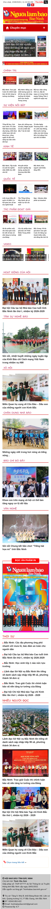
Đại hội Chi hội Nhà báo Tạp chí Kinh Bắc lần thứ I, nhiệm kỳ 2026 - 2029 (23, 693)
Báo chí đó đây (14, 460)
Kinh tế (9, 146)
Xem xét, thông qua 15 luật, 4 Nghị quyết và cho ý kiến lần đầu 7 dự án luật (25, 128)
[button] (25, 862)
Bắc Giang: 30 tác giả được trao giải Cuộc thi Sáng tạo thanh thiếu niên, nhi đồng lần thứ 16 (41, 233)
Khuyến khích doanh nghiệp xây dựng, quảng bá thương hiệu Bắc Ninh (24, 170)
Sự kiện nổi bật (14, 105)
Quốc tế (9, 179)
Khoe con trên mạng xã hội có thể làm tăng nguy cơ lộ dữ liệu (23, 502)
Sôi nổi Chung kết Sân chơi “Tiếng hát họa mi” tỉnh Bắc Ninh (23, 548)
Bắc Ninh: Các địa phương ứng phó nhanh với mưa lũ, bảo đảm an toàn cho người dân (24, 646)
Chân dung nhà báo (17, 412)
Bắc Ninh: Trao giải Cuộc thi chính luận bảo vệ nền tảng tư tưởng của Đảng (9, 93)
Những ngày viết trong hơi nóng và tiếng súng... (24, 454)
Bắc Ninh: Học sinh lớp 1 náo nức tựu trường (23, 665)
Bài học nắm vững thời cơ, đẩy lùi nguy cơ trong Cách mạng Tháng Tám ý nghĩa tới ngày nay (41, 94)
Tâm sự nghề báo (16, 316)
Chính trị (10, 70)
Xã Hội (8, 367)
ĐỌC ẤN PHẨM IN (25, 560)
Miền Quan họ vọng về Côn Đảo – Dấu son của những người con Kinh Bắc (25, 406)
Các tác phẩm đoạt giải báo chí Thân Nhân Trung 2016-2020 (25, 232)
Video (7, 244)
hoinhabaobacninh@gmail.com (24, 904)
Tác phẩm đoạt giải (17, 209)
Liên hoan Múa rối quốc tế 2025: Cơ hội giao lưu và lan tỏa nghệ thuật (9, 201)
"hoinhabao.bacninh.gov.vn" (35, 889)
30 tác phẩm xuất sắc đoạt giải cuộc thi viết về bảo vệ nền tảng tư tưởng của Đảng (9, 233)
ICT (17, 907)
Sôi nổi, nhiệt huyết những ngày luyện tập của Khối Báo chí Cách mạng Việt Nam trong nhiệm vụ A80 (25, 359)
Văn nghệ (10, 508)
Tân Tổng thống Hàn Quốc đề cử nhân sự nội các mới (24, 201)
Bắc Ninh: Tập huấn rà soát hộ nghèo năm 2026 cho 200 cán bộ (9, 169)
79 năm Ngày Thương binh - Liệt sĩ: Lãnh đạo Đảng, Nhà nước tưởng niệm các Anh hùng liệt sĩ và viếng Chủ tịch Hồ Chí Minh (41, 131)
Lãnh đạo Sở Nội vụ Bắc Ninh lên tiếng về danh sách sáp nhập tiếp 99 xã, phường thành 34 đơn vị (25, 674)
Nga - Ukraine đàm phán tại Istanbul (40, 199)
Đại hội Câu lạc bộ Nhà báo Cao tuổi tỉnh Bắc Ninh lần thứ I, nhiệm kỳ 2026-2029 (24, 310)
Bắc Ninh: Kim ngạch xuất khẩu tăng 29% (40, 168)
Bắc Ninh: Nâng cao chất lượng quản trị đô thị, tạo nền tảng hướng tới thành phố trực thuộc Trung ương (25, 95)
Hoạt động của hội (17, 272)
